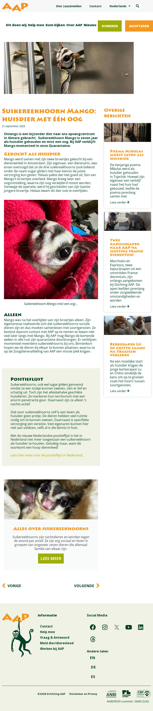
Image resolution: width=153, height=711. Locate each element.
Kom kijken (55, 25)
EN (92, 657)
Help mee (36, 25)
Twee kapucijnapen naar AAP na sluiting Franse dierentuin (126, 248)
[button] (138, 6)
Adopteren (139, 26)
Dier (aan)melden (68, 6)
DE (93, 667)
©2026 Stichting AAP (51, 694)
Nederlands (118, 6)
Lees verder (118, 202)
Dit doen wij (16, 25)
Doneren (110, 26)
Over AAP (74, 25)
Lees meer (50, 558)
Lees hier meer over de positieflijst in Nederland (46, 455)
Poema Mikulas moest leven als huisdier (127, 155)
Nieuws (90, 25)
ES (93, 676)
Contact (95, 6)
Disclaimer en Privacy (83, 694)
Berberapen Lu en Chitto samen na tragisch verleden (127, 350)
